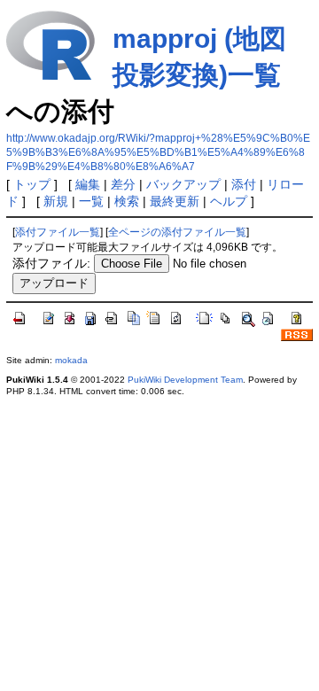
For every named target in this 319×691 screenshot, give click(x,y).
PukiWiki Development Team (185, 379)
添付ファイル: (51, 263)
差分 (123, 184)
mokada (71, 360)
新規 (55, 201)
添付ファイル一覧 (57, 232)
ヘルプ (228, 201)
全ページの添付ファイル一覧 (177, 232)
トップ (32, 184)
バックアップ (183, 184)
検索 (126, 201)
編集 (87, 184)
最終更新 (174, 201)
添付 (243, 184)
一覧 (91, 201)
